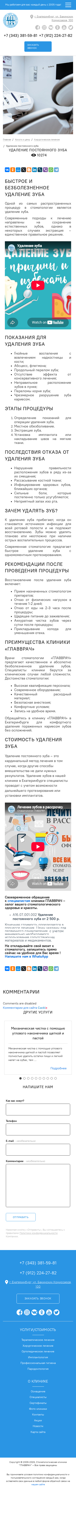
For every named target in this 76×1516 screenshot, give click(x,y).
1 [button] (20, 1078)
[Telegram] (56, 169)
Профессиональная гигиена (38, 1363)
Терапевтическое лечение (38, 1340)
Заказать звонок (33, 46)
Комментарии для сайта (25, 1008)
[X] (23, 169)
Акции (38, 1420)
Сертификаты (38, 1403)
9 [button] (51, 1078)
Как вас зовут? (15, 1100)
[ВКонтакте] (7, 169)
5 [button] (36, 1078)
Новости (38, 1426)
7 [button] (44, 1078)
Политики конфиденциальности (38, 1233)
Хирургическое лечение (38, 1345)
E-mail (20, 1141)
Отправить (21, 1217)
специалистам (19, 900)
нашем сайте (38, 1484)
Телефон (11, 1121)
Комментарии (25, 1161)
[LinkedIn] (34, 169)
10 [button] (55, 1078)
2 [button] (24, 1078)
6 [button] (40, 1078)
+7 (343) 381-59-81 (20, 35)
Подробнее (58, 1068)
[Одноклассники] (12, 169)
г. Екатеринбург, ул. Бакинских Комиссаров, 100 (53, 18)
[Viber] (45, 169)
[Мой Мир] (18, 169)
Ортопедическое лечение (38, 1351)
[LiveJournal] (40, 169)
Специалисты (38, 1397)
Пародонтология (38, 1369)
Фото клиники (38, 1409)
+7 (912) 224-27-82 (55, 35)
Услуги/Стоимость (38, 1329)
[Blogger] (29, 169)
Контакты (38, 1414)
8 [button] (48, 1078)
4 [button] (32, 1078)
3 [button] (28, 1078)
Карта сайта (38, 1432)
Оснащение (38, 1391)
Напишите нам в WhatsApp (26, 956)
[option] (38, 1048)
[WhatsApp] (51, 169)
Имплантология (38, 1357)
